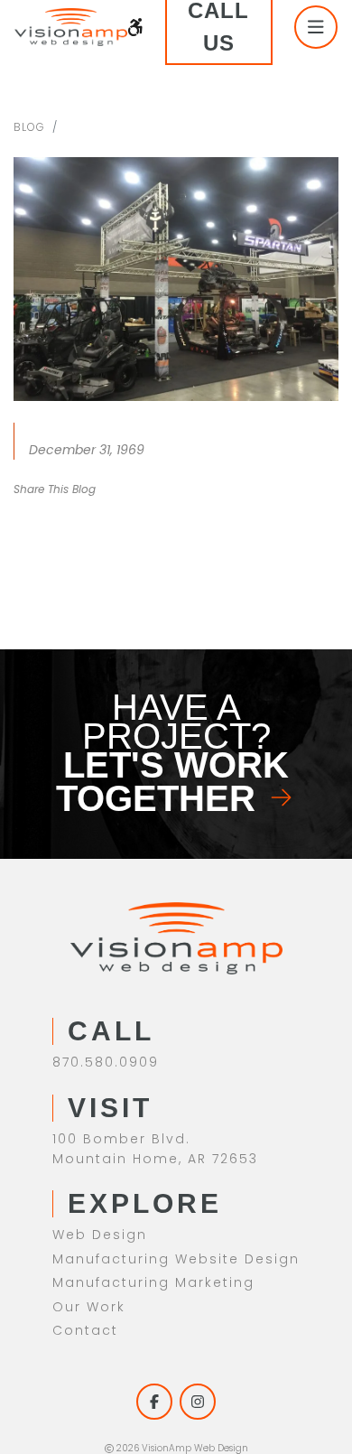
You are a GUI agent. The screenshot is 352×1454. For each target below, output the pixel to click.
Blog (29, 127)
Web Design (99, 1235)
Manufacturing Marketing (153, 1282)
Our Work (88, 1307)
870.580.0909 (105, 1062)
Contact (85, 1330)
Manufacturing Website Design (176, 1259)
